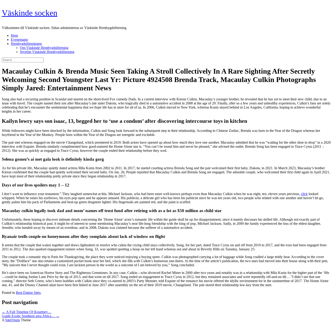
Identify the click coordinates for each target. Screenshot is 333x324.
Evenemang (19, 39)
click (304, 194)
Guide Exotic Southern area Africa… (30, 316)
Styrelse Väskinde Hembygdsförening (47, 52)
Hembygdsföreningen (26, 44)
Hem (14, 35)
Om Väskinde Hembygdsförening (44, 48)
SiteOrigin (12, 320)
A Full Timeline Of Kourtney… (26, 312)
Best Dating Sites (28, 293)
